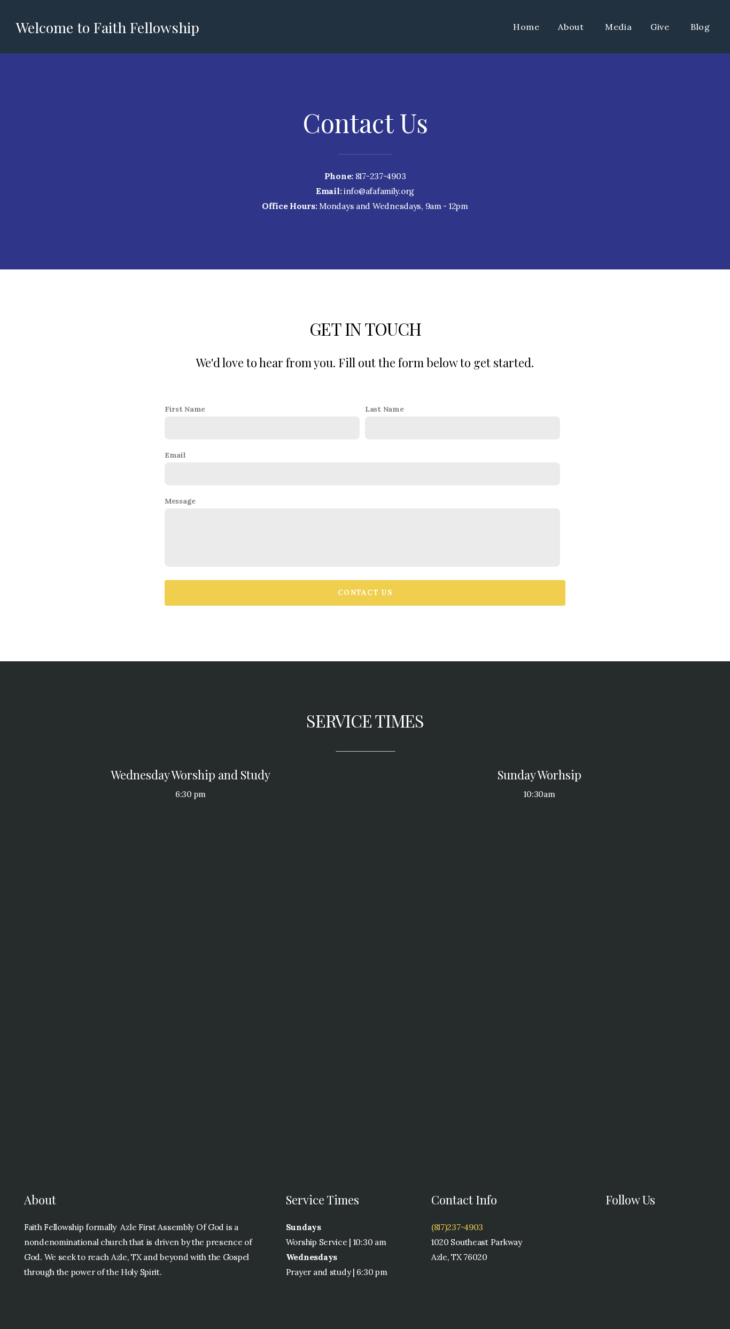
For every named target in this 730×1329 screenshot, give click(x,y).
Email (175, 455)
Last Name (384, 409)
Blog (700, 26)
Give (661, 26)
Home (526, 26)
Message (180, 501)
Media (618, 26)
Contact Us (365, 592)
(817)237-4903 (457, 1227)
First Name (185, 409)
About (572, 26)
